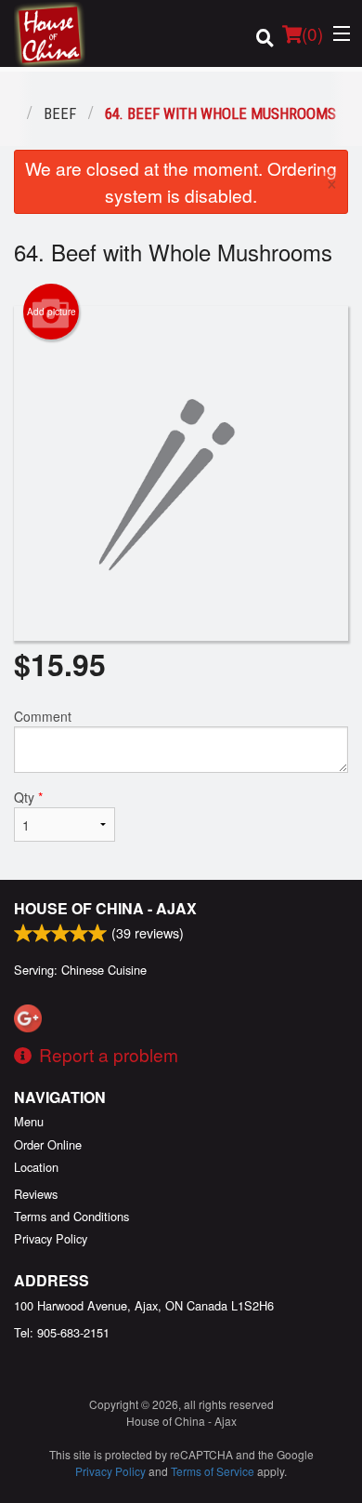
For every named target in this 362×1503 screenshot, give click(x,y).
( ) (312, 33)
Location (36, 1167)
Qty (28, 797)
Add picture (51, 311)
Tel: (62, 1332)
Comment (42, 716)
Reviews (36, 1194)
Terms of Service (212, 1471)
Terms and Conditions (71, 1216)
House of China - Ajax (105, 908)
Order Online (48, 1144)
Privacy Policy (50, 1238)
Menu (29, 1121)
